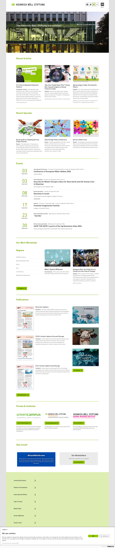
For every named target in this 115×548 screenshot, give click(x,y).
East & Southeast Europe (22, 260)
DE (97, 4)
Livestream (37, 198)
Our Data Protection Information (9, 543)
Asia (17, 268)
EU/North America (21, 257)
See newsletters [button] (78, 462)
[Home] (28, 4)
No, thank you (104, 536)
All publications (22, 395)
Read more (85, 316)
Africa (17, 264)
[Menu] (102, 4)
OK (93, 536)
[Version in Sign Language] (90, 4)
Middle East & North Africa (23, 275)
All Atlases (77, 370)
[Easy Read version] (87, 4)
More (19, 34)
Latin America (20, 271)
